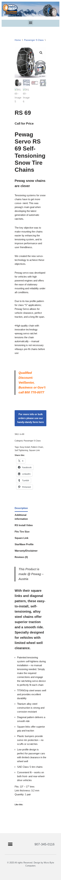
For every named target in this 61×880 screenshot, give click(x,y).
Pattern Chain (37, 447)
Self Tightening (21, 450)
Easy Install (25, 447)
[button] (30, 22)
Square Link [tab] (21, 538)
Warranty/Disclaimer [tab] (26, 550)
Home (18, 40)
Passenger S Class (34, 40)
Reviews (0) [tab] (21, 557)
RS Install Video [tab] (24, 525)
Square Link (34, 450)
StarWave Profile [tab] (24, 544)
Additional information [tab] (21, 517)
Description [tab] (21, 508)
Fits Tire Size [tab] (22, 531)
